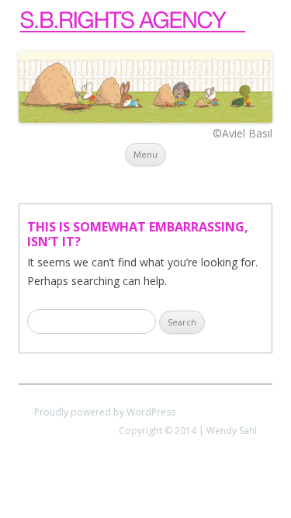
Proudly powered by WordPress (104, 412)
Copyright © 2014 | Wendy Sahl (188, 430)
